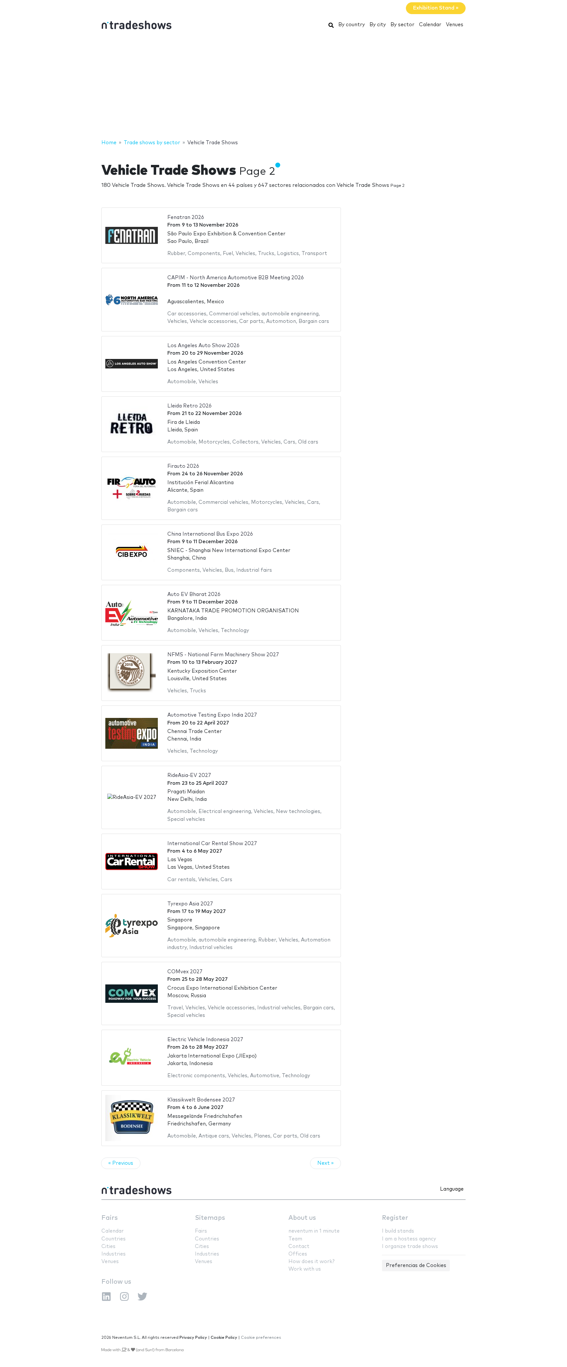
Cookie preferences (261, 1338)
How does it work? (311, 1261)
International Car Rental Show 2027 (212, 843)
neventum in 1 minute (314, 1231)
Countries (113, 1239)
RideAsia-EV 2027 (189, 775)
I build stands (398, 1231)
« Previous (120, 1163)
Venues (454, 24)
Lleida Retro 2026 (189, 406)
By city (377, 24)
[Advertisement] (283, 86)
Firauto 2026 (183, 466)
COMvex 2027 (184, 971)
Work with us (304, 1269)
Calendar (430, 24)
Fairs (109, 1218)
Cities (108, 1246)
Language (452, 1189)
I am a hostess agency (409, 1239)
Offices (297, 1254)
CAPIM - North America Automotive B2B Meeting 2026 (235, 277)
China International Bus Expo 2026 (210, 534)
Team (295, 1239)
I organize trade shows (410, 1246)
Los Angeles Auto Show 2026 (203, 345)
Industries (113, 1254)
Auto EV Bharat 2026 (193, 594)
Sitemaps (210, 1218)
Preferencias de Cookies (416, 1265)
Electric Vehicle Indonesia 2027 (205, 1039)
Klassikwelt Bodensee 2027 (201, 1100)
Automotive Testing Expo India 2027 (212, 715)
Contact (298, 1246)
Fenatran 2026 (185, 217)
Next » (325, 1163)
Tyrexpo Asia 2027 (190, 903)
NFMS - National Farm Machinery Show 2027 (223, 654)
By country (351, 24)
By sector (402, 24)
